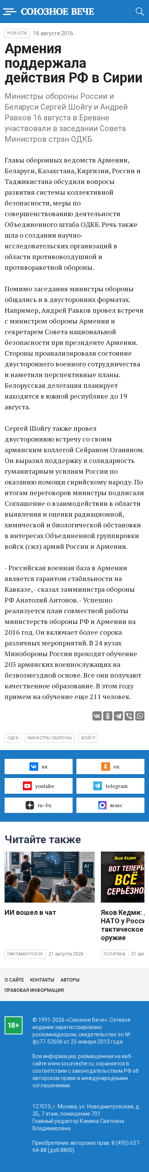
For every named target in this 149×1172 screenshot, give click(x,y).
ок (116, 766)
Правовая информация (34, 990)
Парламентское (25, 954)
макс (116, 805)
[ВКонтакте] (97, 716)
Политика (115, 954)
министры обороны (50, 738)
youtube (44, 786)
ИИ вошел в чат (30, 912)
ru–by (44, 805)
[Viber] (129, 716)
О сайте (14, 980)
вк (45, 766)
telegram (116, 786)
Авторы (69, 980)
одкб (12, 738)
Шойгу (88, 738)
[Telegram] (118, 716)
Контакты (42, 980)
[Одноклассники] (107, 716)
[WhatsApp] (139, 716)
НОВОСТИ (17, 33)
